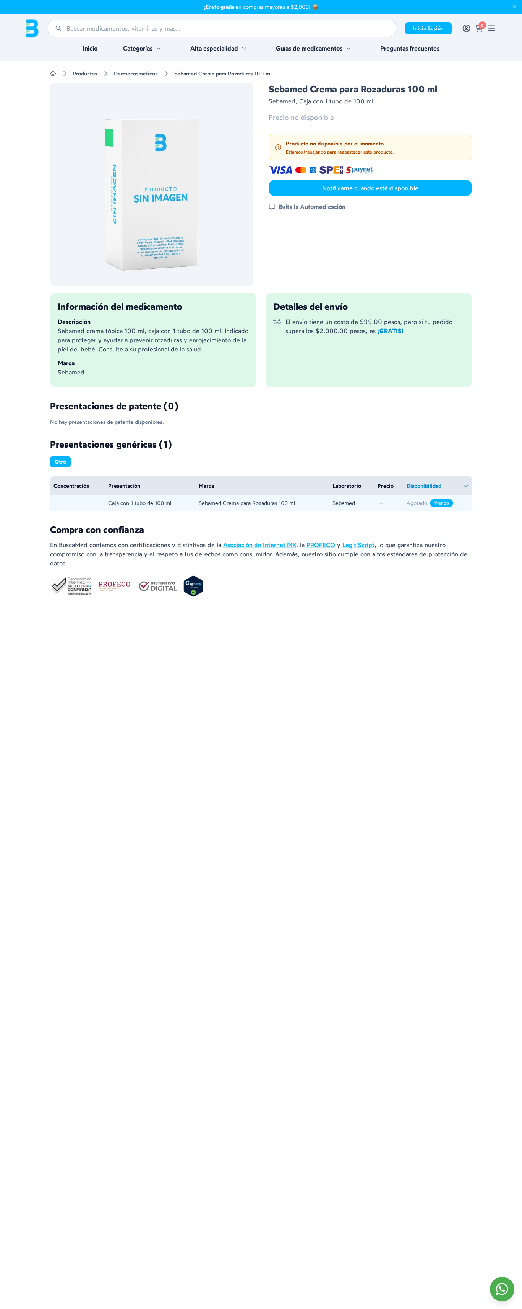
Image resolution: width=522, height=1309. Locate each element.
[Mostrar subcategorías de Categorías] (158, 48)
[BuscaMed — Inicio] (32, 28)
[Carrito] (479, 28)
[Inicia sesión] (466, 28)
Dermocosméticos (135, 73)
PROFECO (320, 545)
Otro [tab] (60, 461)
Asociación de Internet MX (259, 545)
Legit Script (358, 545)
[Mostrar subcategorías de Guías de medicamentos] (348, 48)
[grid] (261, 494)
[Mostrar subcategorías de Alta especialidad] (244, 48)
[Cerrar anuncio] (514, 6)
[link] (491, 28)
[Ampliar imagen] (151, 184)
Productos (85, 73)
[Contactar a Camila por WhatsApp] (502, 1289)
